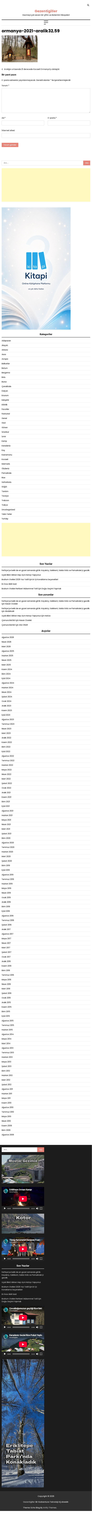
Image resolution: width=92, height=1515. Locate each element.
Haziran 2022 (7, 765)
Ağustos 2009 (8, 1134)
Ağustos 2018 (8, 915)
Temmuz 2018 (8, 920)
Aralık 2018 (6, 902)
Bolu (3, 377)
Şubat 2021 (6, 833)
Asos (4, 354)
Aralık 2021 (6, 792)
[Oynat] (5, 1208)
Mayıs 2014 (6, 1039)
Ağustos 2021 (7, 811)
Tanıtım (5, 491)
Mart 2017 (6, 947)
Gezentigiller (46, 11)
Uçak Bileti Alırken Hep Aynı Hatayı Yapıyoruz (21, 575)
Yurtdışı (5, 518)
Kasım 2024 (7, 669)
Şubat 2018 (6, 925)
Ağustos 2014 (8, 1034)
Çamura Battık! (8, 620)
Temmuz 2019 (8, 879)
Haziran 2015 (7, 1030)
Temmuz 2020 (8, 847)
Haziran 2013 (7, 1057)
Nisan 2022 (6, 774)
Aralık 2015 (6, 1002)
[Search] (88, 5)
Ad (4, 118)
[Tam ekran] (41, 1208)
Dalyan (5, 391)
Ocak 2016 (6, 998)
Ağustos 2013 (7, 1048)
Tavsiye (5, 496)
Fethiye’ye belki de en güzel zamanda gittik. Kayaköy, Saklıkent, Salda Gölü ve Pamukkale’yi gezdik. (46, 570)
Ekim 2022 (6, 747)
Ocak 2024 (6, 701)
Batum (5, 368)
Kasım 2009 (7, 1125)
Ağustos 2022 (8, 756)
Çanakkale (6, 386)
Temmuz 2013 (8, 1052)
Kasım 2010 (6, 1103)
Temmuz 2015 (8, 1025)
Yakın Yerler (7, 514)
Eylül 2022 (6, 751)
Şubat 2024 (7, 696)
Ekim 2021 (6, 801)
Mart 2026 (6, 646)
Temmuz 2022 (8, 760)
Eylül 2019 (6, 870)
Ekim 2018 (6, 906)
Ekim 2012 (6, 1071)
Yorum (5, 85)
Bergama (6, 372)
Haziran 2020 (7, 852)
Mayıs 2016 (6, 979)
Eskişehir (5, 400)
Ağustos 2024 (8, 683)
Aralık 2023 (6, 705)
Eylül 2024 (6, 678)
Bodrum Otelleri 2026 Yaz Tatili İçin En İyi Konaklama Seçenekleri (30, 579)
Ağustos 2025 (8, 651)
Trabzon (5, 500)
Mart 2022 (6, 779)
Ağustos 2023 (8, 719)
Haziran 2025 (7, 655)
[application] (23, 1199)
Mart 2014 (6, 1043)
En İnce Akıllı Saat (9, 584)
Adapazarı (6, 340)
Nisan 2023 (6, 728)
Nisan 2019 (6, 893)
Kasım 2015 (6, 1007)
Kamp (4, 441)
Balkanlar (6, 363)
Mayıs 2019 (6, 888)
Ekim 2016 (6, 970)
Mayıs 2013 (6, 1061)
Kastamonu (7, 455)
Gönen (5, 427)
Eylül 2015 (6, 1016)
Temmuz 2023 (8, 724)
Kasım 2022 (7, 742)
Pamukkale (6, 473)
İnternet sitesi (8, 130)
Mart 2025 (6, 665)
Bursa (4, 381)
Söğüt (4, 486)
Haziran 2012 (7, 1075)
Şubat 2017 (6, 952)
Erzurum (5, 395)
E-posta (52, 118)
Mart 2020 (6, 856)
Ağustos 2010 (7, 1107)
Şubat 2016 (6, 993)
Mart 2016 (6, 988)
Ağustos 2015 (8, 1020)
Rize (3, 477)
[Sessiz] (37, 1208)
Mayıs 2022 (7, 769)
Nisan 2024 (6, 692)
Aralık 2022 (6, 737)
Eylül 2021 (6, 806)
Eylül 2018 (6, 911)
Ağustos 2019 (7, 874)
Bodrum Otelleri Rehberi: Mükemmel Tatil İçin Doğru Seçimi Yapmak (31, 588)
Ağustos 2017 (7, 934)
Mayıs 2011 (6, 1098)
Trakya (5, 505)
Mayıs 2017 (6, 938)
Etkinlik (4, 404)
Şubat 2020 (7, 861)
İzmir (4, 436)
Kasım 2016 (6, 966)
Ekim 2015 (6, 1011)
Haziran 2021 (7, 815)
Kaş (3, 450)
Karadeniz (6, 445)
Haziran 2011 (7, 1093)
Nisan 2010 (6, 1121)
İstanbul (5, 432)
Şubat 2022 (7, 783)
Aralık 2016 (6, 961)
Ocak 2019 (6, 897)
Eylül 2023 (6, 715)
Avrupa (5, 359)
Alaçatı (5, 345)
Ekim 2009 (6, 1130)
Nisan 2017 (6, 943)
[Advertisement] (46, 185)
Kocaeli (5, 459)
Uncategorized (8, 509)
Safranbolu (6, 482)
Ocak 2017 (6, 957)
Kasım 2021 (6, 797)
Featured (6, 413)
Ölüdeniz (5, 468)
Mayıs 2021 (6, 820)
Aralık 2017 (6, 929)
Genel (4, 418)
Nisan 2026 (6, 642)
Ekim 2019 (6, 865)
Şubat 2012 (6, 1084)
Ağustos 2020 (8, 842)
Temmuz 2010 (8, 1112)
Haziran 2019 (7, 883)
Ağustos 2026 (8, 637)
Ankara (5, 350)
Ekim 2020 (6, 838)
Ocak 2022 (6, 788)
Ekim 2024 (6, 674)
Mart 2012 (6, 1080)
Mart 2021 (6, 829)
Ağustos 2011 (7, 1089)
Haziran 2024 (7, 687)
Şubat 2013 (6, 1066)
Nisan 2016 (6, 984)
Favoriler (5, 409)
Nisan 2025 (6, 660)
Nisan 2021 (6, 824)
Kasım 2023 (7, 710)
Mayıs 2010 (6, 1116)
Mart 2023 (6, 733)
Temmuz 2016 (8, 975)
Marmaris (6, 464)
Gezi (4, 423)
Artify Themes (49, 1507)
